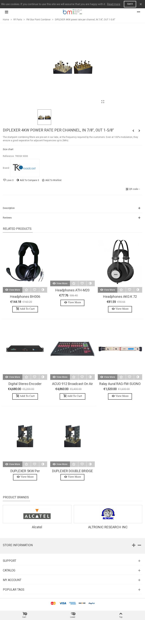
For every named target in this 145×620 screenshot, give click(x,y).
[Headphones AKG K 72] (120, 261)
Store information (18, 545)
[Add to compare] (43, 290)
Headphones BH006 (25, 297)
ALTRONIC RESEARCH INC (108, 527)
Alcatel (37, 527)
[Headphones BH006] (25, 261)
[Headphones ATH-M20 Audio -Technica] (72, 258)
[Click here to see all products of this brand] (24, 168)
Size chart (8, 149)
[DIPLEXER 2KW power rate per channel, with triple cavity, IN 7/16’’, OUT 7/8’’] (139, 131)
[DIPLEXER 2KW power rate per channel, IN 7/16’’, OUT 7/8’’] (133, 131)
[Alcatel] (37, 514)
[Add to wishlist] (27, 290)
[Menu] (6, 11)
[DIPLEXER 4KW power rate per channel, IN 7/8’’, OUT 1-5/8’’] (103, 102)
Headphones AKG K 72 (120, 297)
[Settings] (138, 11)
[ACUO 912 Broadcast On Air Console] (72, 349)
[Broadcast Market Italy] (72, 11)
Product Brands (16, 497)
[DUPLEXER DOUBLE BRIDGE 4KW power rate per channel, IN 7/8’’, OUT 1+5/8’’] (72, 436)
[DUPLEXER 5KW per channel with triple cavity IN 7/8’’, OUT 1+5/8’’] (25, 436)
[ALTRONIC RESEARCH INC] (108, 514)
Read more (113, 4)
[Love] (35, 290)
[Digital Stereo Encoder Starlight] (25, 349)
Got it (130, 4)
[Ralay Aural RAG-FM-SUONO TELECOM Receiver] (120, 349)
